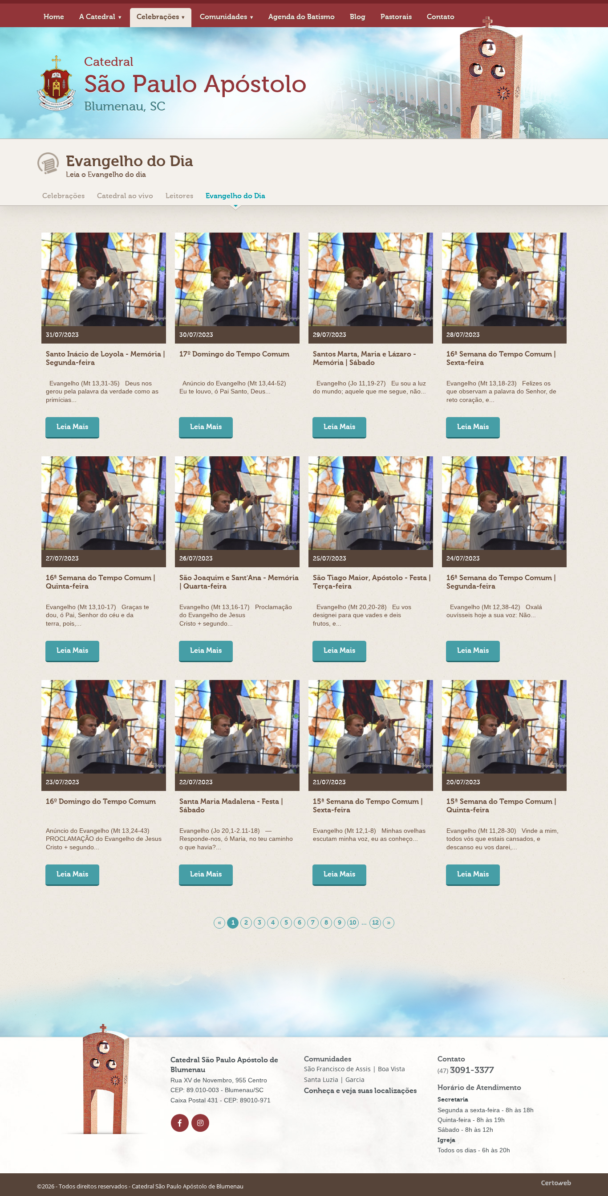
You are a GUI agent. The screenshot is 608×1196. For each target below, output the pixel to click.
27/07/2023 (62, 558)
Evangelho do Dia (235, 196)
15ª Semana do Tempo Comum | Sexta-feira (368, 806)
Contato (440, 17)
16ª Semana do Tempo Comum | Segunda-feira (501, 582)
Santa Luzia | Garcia (334, 1079)
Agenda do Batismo (301, 17)
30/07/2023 (196, 335)
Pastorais (396, 17)
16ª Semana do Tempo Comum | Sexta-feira (501, 358)
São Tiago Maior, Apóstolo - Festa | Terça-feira (372, 582)
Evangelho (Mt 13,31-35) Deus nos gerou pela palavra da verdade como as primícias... (102, 391)
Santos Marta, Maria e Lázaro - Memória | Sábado (364, 358)
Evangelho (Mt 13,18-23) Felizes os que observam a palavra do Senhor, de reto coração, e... (501, 391)
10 (353, 922)
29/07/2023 (329, 335)
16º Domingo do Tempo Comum (101, 802)
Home (54, 17)
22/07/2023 (196, 782)
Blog (357, 17)
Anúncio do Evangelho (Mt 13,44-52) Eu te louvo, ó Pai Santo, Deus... (234, 387)
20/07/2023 (463, 782)
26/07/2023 (196, 558)
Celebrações (158, 17)
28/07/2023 (463, 335)
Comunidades (223, 17)
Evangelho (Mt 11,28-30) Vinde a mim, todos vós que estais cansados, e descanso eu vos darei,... (502, 838)
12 (375, 922)
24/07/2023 (463, 558)
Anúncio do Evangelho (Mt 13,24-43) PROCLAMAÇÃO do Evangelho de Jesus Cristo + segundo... (104, 838)
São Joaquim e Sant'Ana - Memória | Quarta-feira (239, 582)
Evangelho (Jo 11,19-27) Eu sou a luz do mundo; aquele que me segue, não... (369, 387)
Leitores (179, 196)
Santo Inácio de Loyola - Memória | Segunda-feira (105, 358)
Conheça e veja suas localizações (360, 1091)
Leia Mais (72, 427)
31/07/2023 (62, 335)
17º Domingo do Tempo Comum (234, 354)
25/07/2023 (329, 558)
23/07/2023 (62, 782)
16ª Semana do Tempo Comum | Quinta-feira (100, 582)
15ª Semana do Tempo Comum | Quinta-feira (501, 806)
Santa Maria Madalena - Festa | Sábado (231, 806)
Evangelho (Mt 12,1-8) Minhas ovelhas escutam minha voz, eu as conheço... (369, 834)
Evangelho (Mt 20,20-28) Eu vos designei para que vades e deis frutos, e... (362, 615)
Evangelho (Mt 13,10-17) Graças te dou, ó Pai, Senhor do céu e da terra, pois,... (97, 615)
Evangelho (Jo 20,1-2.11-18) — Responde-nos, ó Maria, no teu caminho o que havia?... (236, 838)
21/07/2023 (329, 782)
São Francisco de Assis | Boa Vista (354, 1069)
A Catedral (97, 17)
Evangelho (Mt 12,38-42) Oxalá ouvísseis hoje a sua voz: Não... (494, 610)
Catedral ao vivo (125, 196)
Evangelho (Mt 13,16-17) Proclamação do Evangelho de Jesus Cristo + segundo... (235, 615)
